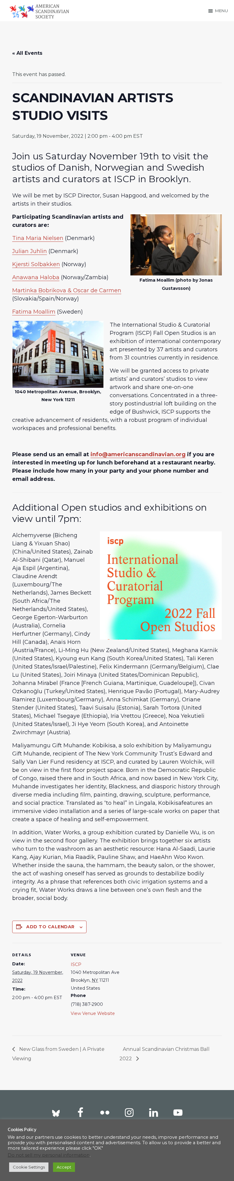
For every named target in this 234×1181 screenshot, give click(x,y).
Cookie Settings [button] (29, 1167)
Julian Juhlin (29, 251)
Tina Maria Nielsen (37, 238)
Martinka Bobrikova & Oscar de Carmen (66, 290)
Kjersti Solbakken (36, 264)
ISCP (76, 964)
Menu (221, 10)
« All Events (27, 53)
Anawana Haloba (35, 277)
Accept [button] (64, 1167)
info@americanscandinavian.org (138, 454)
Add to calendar (50, 926)
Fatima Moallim (33, 311)
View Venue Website (93, 1013)
